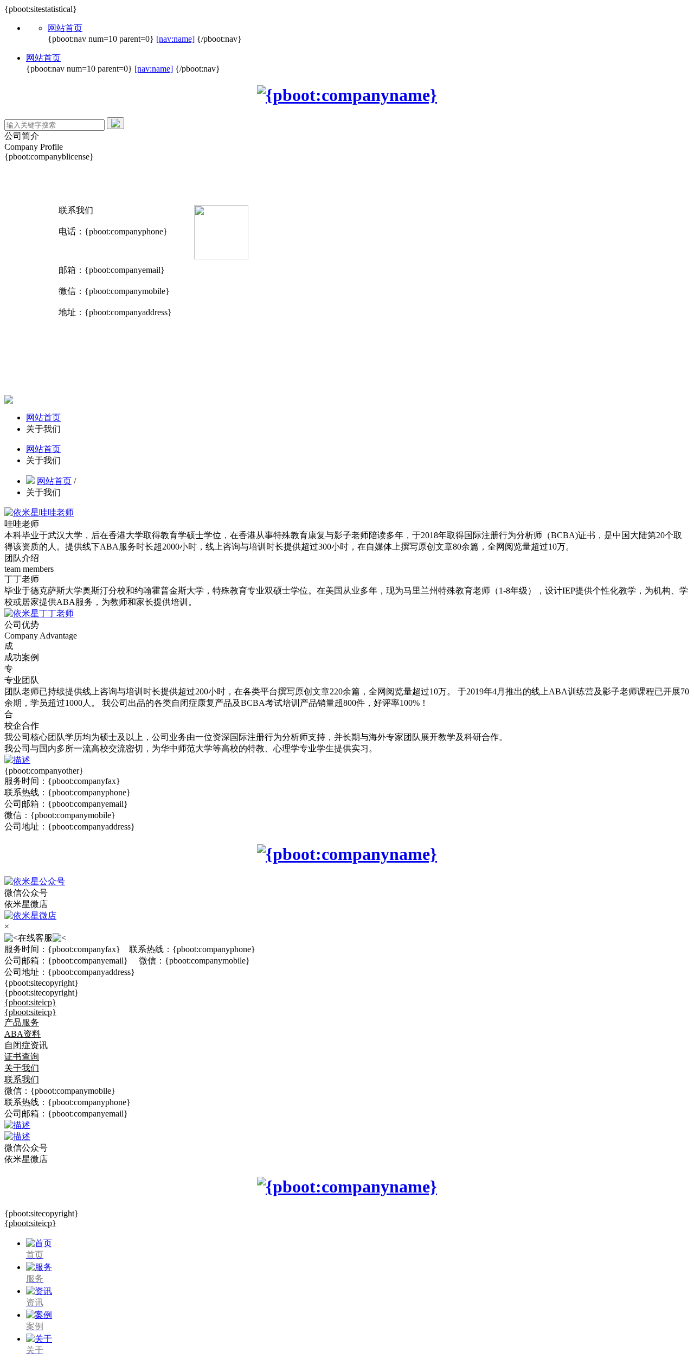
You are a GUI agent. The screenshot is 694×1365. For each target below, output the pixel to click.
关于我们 (21, 1068)
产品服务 (21, 1022)
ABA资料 (22, 1033)
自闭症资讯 (26, 1045)
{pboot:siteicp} (30, 1002)
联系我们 (21, 1079)
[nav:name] (175, 38)
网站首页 (65, 28)
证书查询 (21, 1056)
